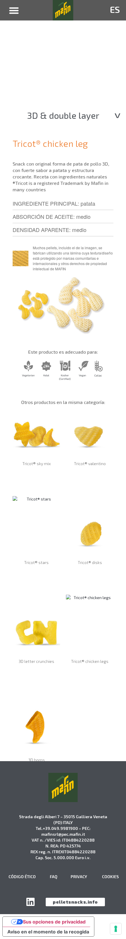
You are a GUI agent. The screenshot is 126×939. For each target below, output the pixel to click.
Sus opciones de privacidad (54, 922)
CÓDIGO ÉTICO (22, 876)
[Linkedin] (30, 901)
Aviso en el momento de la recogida (48, 932)
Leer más (36, 479)
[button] (14, 10)
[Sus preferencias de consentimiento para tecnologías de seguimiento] (115, 928)
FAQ (53, 876)
